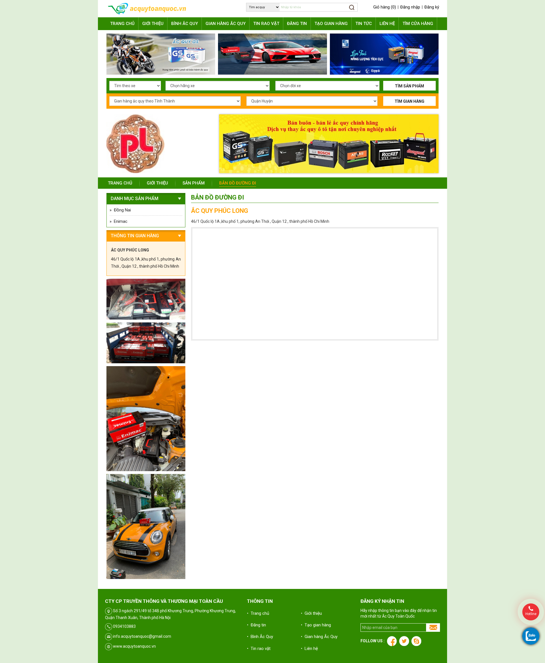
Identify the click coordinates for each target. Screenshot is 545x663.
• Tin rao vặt (259, 648)
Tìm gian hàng (409, 101)
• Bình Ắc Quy (260, 636)
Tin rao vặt (266, 23)
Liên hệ (387, 23)
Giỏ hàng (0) (384, 7)
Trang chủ (122, 23)
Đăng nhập (410, 7)
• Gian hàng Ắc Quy (319, 636)
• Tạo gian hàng (316, 625)
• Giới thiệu (311, 613)
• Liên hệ (309, 648)
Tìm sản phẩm (409, 86)
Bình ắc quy (184, 23)
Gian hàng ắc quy (226, 23)
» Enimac (118, 221)
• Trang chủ (258, 613)
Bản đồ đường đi (237, 183)
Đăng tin (297, 23)
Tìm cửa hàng (418, 23)
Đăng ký (431, 7)
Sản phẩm (194, 183)
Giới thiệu (153, 23)
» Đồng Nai (120, 210)
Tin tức (363, 23)
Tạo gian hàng (331, 23)
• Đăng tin (256, 625)
